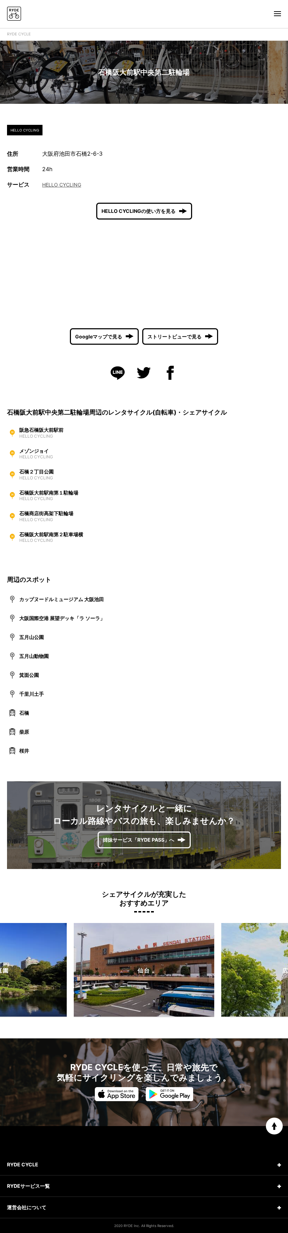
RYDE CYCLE (19, 34)
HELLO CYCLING (61, 185)
